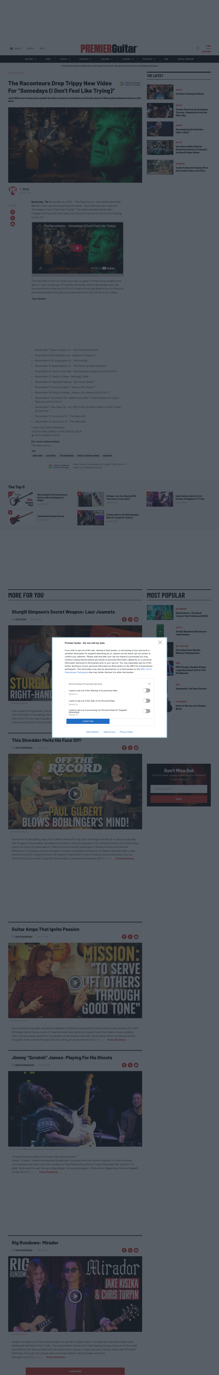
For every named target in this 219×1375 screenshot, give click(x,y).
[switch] (146, 690)
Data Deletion (92, 732)
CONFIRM (88, 721)
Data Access (109, 732)
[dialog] (109, 687)
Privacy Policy (126, 732)
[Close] (161, 643)
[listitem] (109, 683)
